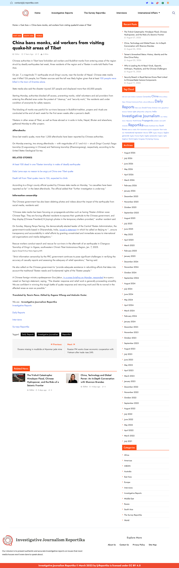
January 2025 (129, 256)
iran (161, 117)
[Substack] (168, 2)
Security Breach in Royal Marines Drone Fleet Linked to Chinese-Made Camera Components (145, 78)
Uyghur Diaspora (158, 133)
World (39, 36)
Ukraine (145, 133)
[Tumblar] (163, 2)
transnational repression (134, 132)
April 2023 (128, 370)
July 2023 (128, 354)
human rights (132, 111)
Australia (127, 471)
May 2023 (128, 365)
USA (150, 132)
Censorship (147, 96)
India (154, 111)
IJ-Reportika (140, 112)
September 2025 (131, 212)
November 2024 (131, 267)
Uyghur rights (162, 136)
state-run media (132, 130)
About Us (112, 544)
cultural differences (148, 102)
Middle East (129, 498)
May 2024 (128, 299)
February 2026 (130, 185)
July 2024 (128, 288)
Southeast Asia (154, 126)
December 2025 (131, 196)
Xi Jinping (149, 139)
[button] (174, 13)
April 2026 (129, 174)
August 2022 (129, 408)
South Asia (28, 36)
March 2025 (129, 245)
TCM (138, 130)
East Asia (17, 36)
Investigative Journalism (48, 334)
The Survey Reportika (94, 13)
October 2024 (130, 272)
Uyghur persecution (151, 136)
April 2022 (129, 430)
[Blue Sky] (157, 2)
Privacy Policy (139, 544)
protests (156, 121)
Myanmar (129, 121)
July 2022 (128, 414)
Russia (146, 125)
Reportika (66, 334)
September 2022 (131, 403)
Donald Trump (146, 108)
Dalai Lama (138, 108)
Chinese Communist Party (134, 102)
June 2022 (128, 419)
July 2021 (128, 441)
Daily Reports (18, 312)
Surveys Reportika (20, 326)
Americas (128, 460)
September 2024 (131, 278)
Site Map (153, 544)
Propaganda (147, 120)
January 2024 (129, 321)
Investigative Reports (62, 13)
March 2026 (129, 180)
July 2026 (128, 158)
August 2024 (129, 283)
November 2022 (131, 392)
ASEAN (127, 465)
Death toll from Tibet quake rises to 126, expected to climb (40, 178)
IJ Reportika (148, 112)
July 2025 (128, 223)
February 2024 (130, 316)
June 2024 (128, 294)
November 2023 (131, 332)
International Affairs (148, 13)
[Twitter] (147, 3)
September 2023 (131, 343)
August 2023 (129, 348)
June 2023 (128, 359)
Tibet (161, 129)
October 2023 (130, 337)
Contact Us (124, 544)
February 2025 (130, 250)
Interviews (121, 13)
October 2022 (130, 397)
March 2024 (129, 310)
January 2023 (129, 381)
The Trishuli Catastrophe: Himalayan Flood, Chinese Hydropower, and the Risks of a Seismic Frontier (43, 380)
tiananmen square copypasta (149, 129)
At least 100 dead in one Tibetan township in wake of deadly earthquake (46, 164)
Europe (127, 482)
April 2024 (129, 305)
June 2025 (128, 229)
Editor (17, 54)
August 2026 (129, 152)
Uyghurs (125, 139)
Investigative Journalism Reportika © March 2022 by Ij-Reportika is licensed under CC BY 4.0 (90, 565)
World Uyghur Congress (137, 139)
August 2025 (129, 218)
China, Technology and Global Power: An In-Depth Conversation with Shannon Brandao (97, 378)
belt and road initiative (128, 97)
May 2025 (128, 234)
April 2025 (128, 239)
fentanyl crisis (156, 108)
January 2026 (129, 190)
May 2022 (128, 425)
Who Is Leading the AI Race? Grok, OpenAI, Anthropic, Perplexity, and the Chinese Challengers (145, 67)
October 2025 (130, 207)
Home (37, 13)
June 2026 (128, 163)
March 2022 (129, 435)
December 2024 (131, 261)
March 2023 (129, 376)
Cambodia (139, 97)
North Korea (137, 121)
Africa (126, 455)
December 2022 (131, 386)
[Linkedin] (152, 2)
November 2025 (131, 201)
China (154, 96)
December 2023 (131, 327)
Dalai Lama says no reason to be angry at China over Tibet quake (42, 171)
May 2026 (128, 169)
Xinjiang (156, 139)
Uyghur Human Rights (137, 136)
